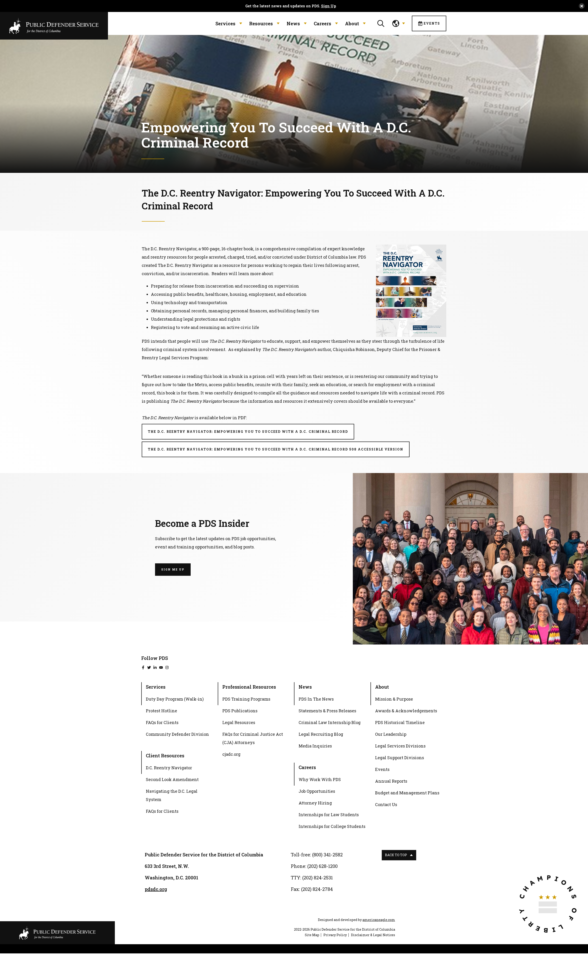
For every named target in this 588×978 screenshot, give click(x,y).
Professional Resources (249, 687)
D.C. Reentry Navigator (169, 767)
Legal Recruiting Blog (321, 734)
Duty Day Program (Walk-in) (175, 699)
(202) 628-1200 (322, 866)
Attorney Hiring (315, 803)
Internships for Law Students (329, 814)
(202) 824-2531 (317, 878)
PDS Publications (239, 710)
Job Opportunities (317, 791)
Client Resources (165, 755)
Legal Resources (238, 722)
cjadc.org (231, 754)
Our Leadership (390, 734)
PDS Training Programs (246, 699)
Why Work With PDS (320, 779)
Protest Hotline (161, 710)
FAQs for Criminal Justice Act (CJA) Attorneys (252, 738)
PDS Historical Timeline (400, 722)
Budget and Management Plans (407, 793)
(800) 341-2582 (327, 855)
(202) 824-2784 (317, 889)
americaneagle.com (378, 920)
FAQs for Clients (162, 722)
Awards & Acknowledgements (406, 710)
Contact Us (386, 804)
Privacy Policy (335, 935)
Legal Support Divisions (399, 757)
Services (225, 23)
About (352, 23)
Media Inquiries (315, 746)
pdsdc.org (156, 889)
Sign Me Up (172, 569)
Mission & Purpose (394, 699)
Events (432, 23)
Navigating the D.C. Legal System (172, 795)
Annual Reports (391, 781)
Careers (322, 23)
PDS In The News (316, 699)
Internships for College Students (332, 826)
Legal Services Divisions (400, 746)
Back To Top (396, 855)
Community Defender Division (177, 734)
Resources (261, 23)
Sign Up (328, 6)
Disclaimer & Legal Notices (373, 935)
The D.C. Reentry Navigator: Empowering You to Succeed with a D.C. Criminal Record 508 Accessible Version (279, 452)
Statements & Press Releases (327, 710)
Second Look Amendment (172, 779)
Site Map (312, 935)
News (293, 23)
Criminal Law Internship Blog (330, 722)
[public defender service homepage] (54, 25)
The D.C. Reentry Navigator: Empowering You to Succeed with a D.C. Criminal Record (251, 434)
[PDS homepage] (57, 933)
